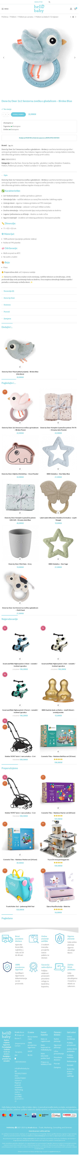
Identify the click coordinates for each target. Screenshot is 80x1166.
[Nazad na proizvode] (73, 17)
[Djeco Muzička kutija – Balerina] (58, 886)
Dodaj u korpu (18, 114)
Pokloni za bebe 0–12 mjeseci (47, 17)
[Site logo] (39, 9)
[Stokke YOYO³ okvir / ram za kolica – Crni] (20, 736)
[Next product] (75, 17)
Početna (5, 17)
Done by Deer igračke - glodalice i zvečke (38, 163)
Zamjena (57, 1067)
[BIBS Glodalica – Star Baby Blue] (58, 453)
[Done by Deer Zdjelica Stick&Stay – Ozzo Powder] (20, 453)
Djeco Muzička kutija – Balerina (58, 906)
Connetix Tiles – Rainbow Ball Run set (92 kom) (58, 756)
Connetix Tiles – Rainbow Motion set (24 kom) (20, 859)
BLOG (30, 1055)
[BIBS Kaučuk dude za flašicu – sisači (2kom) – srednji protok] (58, 689)
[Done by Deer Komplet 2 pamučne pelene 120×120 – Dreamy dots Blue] (20, 497)
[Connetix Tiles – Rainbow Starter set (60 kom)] (58, 792)
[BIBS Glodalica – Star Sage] (58, 543)
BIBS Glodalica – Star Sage (58, 564)
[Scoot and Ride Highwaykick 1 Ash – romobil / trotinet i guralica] (58, 643)
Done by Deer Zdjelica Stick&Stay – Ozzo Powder (20, 474)
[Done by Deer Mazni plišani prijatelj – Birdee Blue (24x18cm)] (20, 351)
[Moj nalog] (71, 9)
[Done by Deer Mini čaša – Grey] (20, 543)
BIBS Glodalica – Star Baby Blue (58, 474)
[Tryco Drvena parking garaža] (58, 839)
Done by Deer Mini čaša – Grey (20, 564)
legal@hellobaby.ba (55, 1151)
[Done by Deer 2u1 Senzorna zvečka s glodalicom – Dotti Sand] (20, 587)
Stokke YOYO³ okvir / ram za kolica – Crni (20, 756)
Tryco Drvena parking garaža (58, 859)
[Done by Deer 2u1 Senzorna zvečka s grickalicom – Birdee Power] (20, 407)
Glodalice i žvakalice (62, 163)
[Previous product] (70, 17)
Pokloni (13, 17)
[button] (4, 58)
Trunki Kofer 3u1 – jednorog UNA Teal (20, 906)
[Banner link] (7, 1035)
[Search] (49, 2)
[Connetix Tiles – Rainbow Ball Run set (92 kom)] (58, 736)
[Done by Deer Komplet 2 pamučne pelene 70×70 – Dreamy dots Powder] (58, 407)
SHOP (30, 1051)
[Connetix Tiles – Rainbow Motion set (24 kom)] (20, 839)
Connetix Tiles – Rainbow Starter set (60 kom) (58, 813)
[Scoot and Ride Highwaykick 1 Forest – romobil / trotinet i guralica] (20, 689)
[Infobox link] (13, 945)
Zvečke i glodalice (54, 166)
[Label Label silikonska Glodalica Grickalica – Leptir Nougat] (58, 497)
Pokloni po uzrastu (25, 17)
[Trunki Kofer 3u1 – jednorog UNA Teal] (20, 886)
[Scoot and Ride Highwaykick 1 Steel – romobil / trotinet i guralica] (20, 643)
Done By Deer (15, 163)
